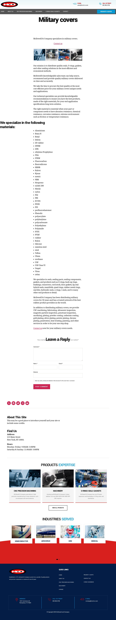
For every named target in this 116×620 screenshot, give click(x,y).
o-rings (61, 589)
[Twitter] (18, 403)
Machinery (39, 11)
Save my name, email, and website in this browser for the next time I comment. (55, 381)
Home (2, 11)
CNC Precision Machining (24, 11)
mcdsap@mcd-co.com (92, 601)
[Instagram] (23, 403)
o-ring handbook (89, 582)
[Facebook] (13, 403)
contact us (87, 578)
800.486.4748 (106, 5)
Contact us (58, 43)
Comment (36, 347)
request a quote (88, 575)
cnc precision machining (66, 582)
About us (10, 11)
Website (35, 372)
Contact (65, 11)
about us (61, 578)
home (60, 575)
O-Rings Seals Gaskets (53, 11)
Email (61, 363)
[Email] (27, 403)
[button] (57, 559)
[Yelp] (9, 403)
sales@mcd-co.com (82, 5)
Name (35, 363)
